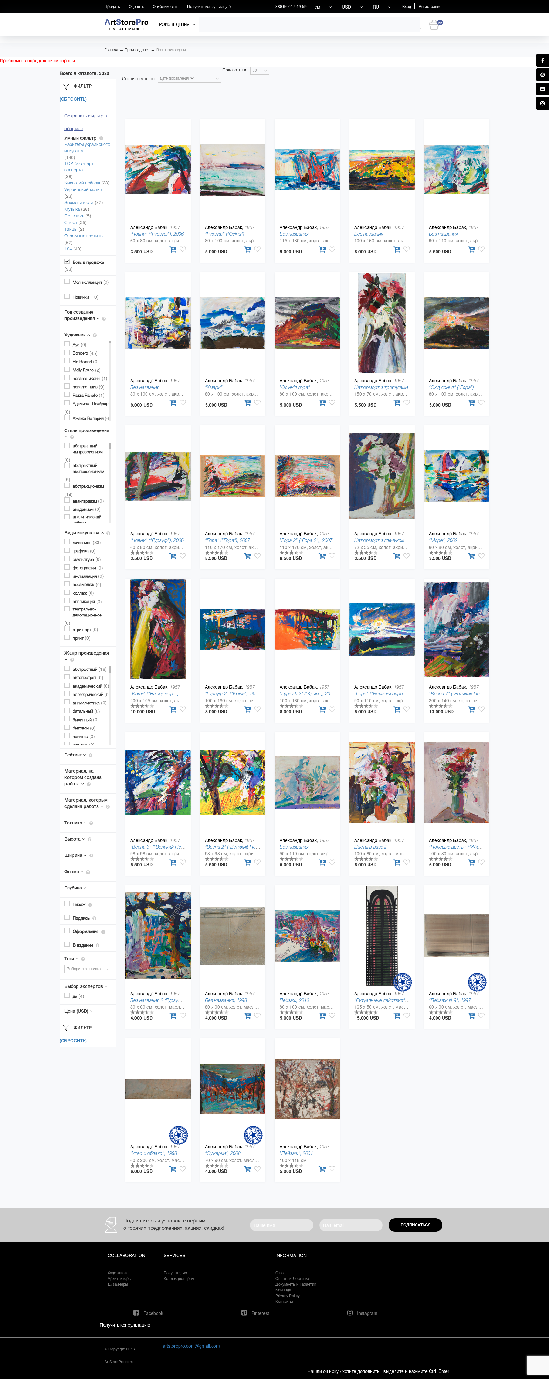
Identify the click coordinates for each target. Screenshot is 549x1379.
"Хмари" (214, 387)
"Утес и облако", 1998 (153, 1153)
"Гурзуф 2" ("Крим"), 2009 (233, 693)
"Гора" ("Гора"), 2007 (227, 540)
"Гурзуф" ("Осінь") (224, 233)
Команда (283, 1289)
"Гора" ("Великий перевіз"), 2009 (389, 693)
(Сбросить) (73, 99)
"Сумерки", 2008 (223, 1153)
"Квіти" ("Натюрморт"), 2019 (160, 693)
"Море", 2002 (443, 540)
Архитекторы (119, 1278)
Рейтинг (73, 754)
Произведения (137, 50)
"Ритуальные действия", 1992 (386, 1000)
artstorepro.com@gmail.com (191, 1345)
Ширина (74, 855)
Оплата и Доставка (292, 1278)
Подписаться (415, 1225)
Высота (73, 839)
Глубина (73, 887)
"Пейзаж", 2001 (296, 1153)
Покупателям (175, 1272)
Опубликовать (165, 6)
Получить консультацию (209, 6)
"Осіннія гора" (295, 387)
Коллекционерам (179, 1278)
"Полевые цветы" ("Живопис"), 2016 (468, 846)
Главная (111, 50)
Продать (112, 6)
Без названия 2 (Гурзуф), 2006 (163, 1000)
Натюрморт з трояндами (381, 387)
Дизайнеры (118, 1284)
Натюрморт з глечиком (379, 540)
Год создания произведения (80, 315)
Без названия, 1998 (226, 1000)
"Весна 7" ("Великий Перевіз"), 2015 (468, 693)
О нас (280, 1272)
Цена (76, 1011)
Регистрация (430, 6)
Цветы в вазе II (370, 846)
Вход (406, 6)
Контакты (284, 1301)
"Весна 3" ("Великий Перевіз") (162, 846)
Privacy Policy (287, 1295)
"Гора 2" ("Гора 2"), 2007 (306, 540)
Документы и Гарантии (295, 1284)
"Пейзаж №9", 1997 (450, 1000)
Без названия (294, 233)
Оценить (136, 6)
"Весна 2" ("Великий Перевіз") (237, 846)
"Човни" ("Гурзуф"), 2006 (157, 233)
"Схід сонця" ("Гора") (451, 387)
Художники (118, 1272)
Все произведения (171, 50)
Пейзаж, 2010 (294, 1000)
